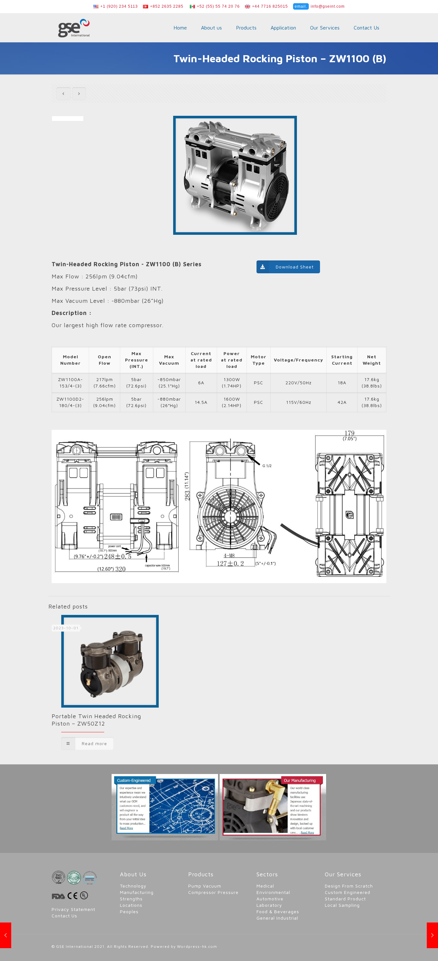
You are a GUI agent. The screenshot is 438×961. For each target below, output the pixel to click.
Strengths (131, 898)
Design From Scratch (349, 886)
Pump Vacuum (204, 886)
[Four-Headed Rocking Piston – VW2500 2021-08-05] (432, 935)
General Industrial (277, 918)
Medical (265, 886)
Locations (131, 905)
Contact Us (64, 915)
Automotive (270, 898)
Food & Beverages (278, 911)
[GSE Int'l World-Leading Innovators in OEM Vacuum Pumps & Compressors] (74, 27)
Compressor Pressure (213, 892)
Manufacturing (137, 892)
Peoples (129, 911)
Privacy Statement (73, 909)
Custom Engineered (347, 892)
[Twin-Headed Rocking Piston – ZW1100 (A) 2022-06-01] (5, 935)
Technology (133, 886)
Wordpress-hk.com (197, 946)
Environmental (273, 892)
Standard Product (345, 898)
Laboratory (269, 905)
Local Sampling (342, 905)
